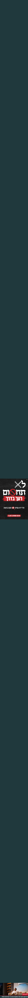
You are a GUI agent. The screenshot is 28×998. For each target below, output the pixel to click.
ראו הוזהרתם (25, 994)
